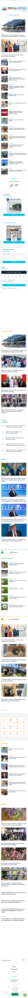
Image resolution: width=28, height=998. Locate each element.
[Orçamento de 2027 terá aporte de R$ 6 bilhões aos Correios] (4, 96)
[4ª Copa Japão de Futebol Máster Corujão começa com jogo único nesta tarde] (4, 607)
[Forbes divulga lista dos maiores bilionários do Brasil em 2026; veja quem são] (4, 775)
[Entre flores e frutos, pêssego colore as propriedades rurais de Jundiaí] (13, 853)
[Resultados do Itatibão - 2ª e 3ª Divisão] (4, 590)
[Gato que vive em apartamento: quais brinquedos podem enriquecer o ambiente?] (4, 129)
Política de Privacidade (15, 991)
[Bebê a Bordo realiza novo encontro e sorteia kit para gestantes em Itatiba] (4, 70)
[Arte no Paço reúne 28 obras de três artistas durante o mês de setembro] (14, 45)
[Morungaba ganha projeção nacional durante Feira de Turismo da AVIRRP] (13, 834)
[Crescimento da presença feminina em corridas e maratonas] (4, 565)
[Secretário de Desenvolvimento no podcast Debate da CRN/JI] (4, 758)
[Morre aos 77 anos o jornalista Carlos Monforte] (4, 121)
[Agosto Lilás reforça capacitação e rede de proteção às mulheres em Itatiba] (4, 62)
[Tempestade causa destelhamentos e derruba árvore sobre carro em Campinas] (4, 171)
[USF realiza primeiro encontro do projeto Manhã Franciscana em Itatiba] (13, 670)
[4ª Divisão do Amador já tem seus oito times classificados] (4, 581)
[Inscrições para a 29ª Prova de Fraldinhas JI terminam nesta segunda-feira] (4, 573)
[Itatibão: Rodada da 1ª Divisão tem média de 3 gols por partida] (4, 598)
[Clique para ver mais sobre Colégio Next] (14, 8)
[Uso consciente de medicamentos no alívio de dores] (4, 104)
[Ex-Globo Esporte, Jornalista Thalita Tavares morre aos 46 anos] (4, 792)
